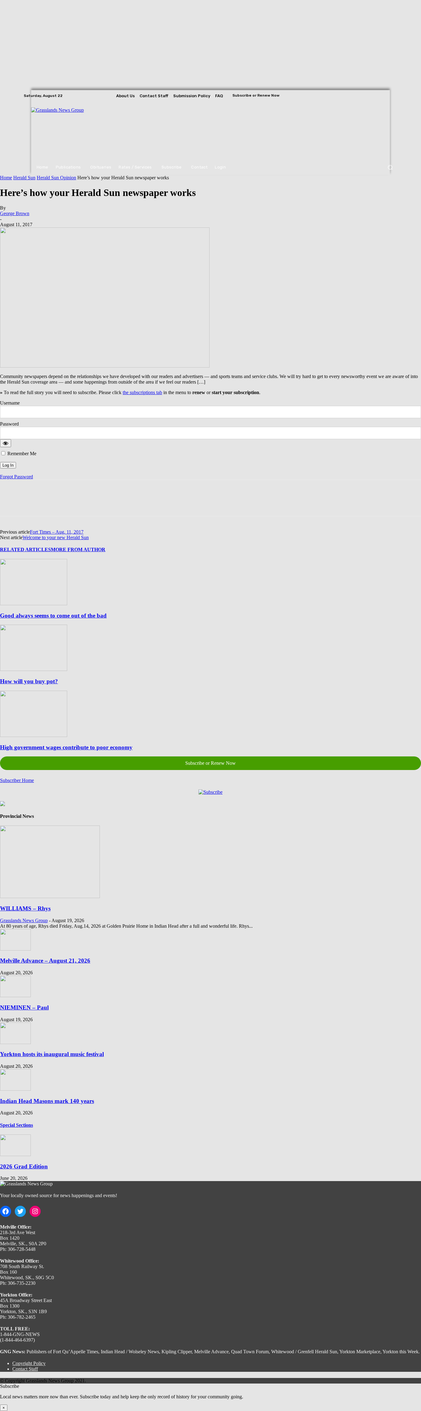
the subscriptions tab (142, 392)
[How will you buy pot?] (33, 669)
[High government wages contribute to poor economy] (33, 735)
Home (6, 177)
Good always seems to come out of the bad (53, 615)
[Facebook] (375, 95)
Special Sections (16, 1125)
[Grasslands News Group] (69, 130)
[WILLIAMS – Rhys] (50, 896)
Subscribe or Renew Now (210, 763)
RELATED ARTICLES (25, 549)
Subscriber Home (17, 780)
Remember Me (21, 453)
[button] (390, 167)
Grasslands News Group (24, 920)
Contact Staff (25, 1368)
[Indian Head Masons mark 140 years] (15, 1089)
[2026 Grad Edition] (15, 1154)
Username (10, 403)
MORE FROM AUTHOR (78, 549)
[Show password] (5, 443)
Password (9, 424)
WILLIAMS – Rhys (25, 908)
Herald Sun (24, 177)
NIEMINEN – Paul (24, 1007)
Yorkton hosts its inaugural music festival (52, 1054)
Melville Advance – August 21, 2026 (45, 960)
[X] (393, 95)
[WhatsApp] (77, 503)
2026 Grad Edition (24, 1166)
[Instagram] (384, 95)
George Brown (14, 213)
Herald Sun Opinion (56, 177)
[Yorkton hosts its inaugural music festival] (15, 1042)
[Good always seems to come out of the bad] (33, 603)
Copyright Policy (29, 1363)
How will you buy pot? (29, 681)
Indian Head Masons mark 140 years (47, 1101)
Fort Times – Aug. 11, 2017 (57, 532)
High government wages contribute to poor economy (66, 747)
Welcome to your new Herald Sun (55, 537)
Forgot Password (16, 476)
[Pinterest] (54, 503)
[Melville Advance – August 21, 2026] (15, 948)
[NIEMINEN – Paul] (15, 995)
